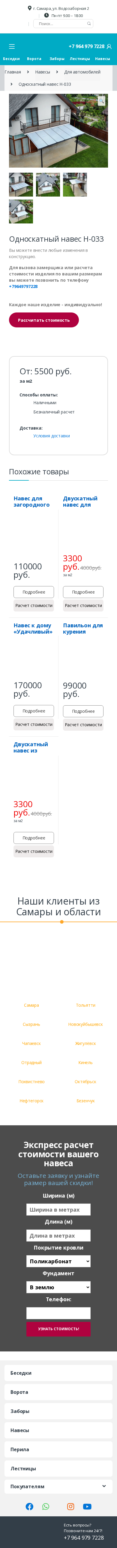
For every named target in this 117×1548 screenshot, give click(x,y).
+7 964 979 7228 (86, 46)
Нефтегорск (32, 1100)
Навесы (102, 58)
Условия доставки (51, 436)
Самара (31, 1005)
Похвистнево (31, 1081)
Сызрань (31, 1024)
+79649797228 (23, 286)
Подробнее (33, 592)
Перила (19, 1449)
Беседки (11, 58)
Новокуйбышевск (85, 1024)
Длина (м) (58, 1221)
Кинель (85, 1062)
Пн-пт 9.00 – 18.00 (67, 15)
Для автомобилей (82, 72)
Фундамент (58, 1273)
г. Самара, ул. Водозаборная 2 (61, 8)
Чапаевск (31, 1043)
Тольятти (85, 1005)
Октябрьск (85, 1081)
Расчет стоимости (33, 605)
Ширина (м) (59, 1195)
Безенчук (85, 1100)
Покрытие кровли (58, 1247)
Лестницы (80, 58)
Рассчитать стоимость (44, 320)
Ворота (34, 58)
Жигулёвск (85, 1043)
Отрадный (31, 1062)
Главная (12, 72)
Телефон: (58, 1299)
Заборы (57, 58)
